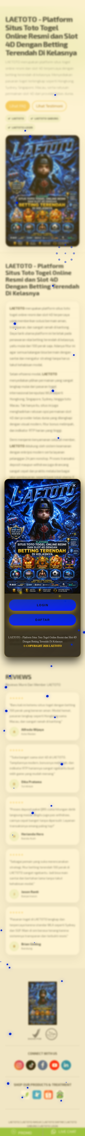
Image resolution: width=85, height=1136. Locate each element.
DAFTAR (42, 620)
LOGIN (42, 605)
